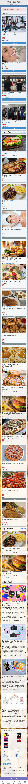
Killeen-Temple (14, 4)
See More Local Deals (14, 778)
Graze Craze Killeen (8, 287)
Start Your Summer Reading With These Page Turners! (13, 677)
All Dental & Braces (7, 64)
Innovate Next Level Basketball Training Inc (17, 36)
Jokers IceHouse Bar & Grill (9, 461)
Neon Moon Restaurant (9, 263)
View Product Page (14, 43)
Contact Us (5, 755)
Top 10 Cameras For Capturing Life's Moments (12, 642)
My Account (19, 783)
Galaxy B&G (6, 418)
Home (3, 783)
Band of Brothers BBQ (8, 200)
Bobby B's (6, 489)
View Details (14, 210)
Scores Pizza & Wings (8, 441)
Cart (14, 783)
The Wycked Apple (8, 369)
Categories (8, 783)
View (14, 70)
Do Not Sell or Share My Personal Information (8, 764)
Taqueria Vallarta (7, 180)
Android (16, 756)
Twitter (16, 754)
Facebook (17, 752)
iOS (15, 758)
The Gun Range (7, 93)
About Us (5, 752)
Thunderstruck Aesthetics (9, 227)
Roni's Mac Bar (7, 393)
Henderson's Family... (8, 306)
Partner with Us (6, 756)
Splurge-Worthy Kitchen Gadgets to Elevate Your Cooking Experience (13, 603)
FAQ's (4, 754)
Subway (5, 157)
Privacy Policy (6, 759)
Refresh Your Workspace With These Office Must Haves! (12, 711)
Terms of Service (6, 758)
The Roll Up (6, 334)
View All (22, 132)
